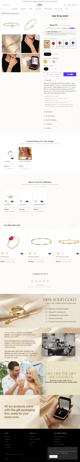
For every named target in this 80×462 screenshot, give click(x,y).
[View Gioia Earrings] (25, 196)
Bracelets (38, 8)
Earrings (23, 8)
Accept (53, 456)
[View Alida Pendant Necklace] (40, 196)
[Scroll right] (74, 224)
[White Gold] (49, 61)
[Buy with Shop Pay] (70, 74)
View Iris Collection (40, 186)
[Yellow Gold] (45, 61)
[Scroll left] (70, 224)
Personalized (48, 8)
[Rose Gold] (53, 61)
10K (12, 158)
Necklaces (15, 8)
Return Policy (57, 439)
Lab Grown (7, 447)
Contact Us (32, 441)
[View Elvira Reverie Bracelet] (41, 242)
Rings (30, 8)
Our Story (32, 436)
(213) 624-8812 (21, 454)
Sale (66, 8)
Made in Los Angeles (35, 439)
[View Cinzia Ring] (10, 153)
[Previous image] (5, 153)
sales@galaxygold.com (10, 454)
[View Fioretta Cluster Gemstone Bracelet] (10, 196)
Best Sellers (58, 8)
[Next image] (15, 153)
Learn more (65, 453)
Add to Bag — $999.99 (53, 74)
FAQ (31, 444)
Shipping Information (59, 436)
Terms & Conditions (59, 444)
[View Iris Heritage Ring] (13, 242)
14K (14, 158)
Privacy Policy (57, 441)
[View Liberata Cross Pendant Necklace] (25, 153)
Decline (60, 456)
